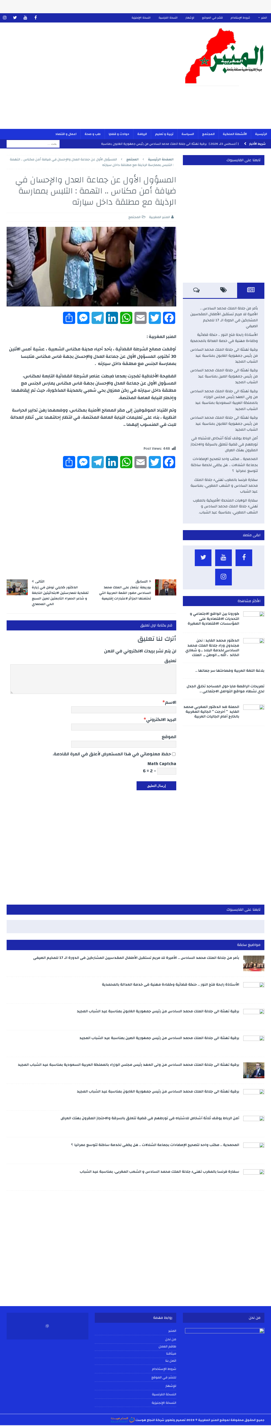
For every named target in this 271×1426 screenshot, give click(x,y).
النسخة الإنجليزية (141, 17)
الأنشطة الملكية (235, 134)
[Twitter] (15, 17)
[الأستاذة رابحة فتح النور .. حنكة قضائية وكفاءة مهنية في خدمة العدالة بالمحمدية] (253, 990)
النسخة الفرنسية (168, 17)
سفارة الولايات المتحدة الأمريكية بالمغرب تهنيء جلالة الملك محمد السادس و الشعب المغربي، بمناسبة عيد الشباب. (225, 506)
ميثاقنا (171, 1354)
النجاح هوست (145, 1420)
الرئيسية (261, 134)
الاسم (170, 702)
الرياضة (142, 134)
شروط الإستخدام (240, 17)
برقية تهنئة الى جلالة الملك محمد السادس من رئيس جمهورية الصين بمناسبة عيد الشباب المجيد (224, 376)
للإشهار (190, 17)
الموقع (169, 737)
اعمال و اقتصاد (65, 134)
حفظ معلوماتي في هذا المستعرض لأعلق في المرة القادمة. (112, 754)
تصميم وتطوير (175, 1420)
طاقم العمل (167, 1347)
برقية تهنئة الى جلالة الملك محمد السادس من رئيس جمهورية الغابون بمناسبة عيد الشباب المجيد (224, 355)
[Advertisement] (91, 79)
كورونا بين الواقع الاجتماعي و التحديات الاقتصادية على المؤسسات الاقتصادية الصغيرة (213, 618)
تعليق (170, 661)
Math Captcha (161, 764)
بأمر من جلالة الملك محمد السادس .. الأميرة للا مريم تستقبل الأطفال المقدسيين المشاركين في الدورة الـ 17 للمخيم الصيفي (224, 317)
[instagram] (4, 17)
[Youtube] (25, 17)
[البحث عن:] (33, 143)
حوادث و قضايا (119, 134)
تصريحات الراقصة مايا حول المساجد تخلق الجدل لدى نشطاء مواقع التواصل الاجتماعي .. (225, 688)
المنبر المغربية (159, 217)
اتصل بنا (170, 1361)
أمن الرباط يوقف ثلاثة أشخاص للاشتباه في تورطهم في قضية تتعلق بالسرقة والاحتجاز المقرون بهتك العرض (224, 444)
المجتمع (208, 134)
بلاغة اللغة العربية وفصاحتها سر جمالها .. (229, 670)
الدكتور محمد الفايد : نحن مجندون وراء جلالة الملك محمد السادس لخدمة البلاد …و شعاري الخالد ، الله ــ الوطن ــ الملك (212, 647)
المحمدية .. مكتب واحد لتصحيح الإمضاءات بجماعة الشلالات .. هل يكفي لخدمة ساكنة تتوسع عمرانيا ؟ (224, 464)
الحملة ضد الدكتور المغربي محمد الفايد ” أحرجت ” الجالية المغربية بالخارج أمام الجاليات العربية (211, 711)
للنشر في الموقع (212, 17)
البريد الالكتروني (161, 719)
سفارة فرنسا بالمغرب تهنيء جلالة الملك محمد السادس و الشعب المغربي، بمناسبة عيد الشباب (224, 485)
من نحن (170, 1339)
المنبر (264, 17)
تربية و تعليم (164, 134)
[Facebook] (35, 17)
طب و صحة (93, 134)
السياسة (188, 134)
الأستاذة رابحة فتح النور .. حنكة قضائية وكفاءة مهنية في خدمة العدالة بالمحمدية (224, 337)
